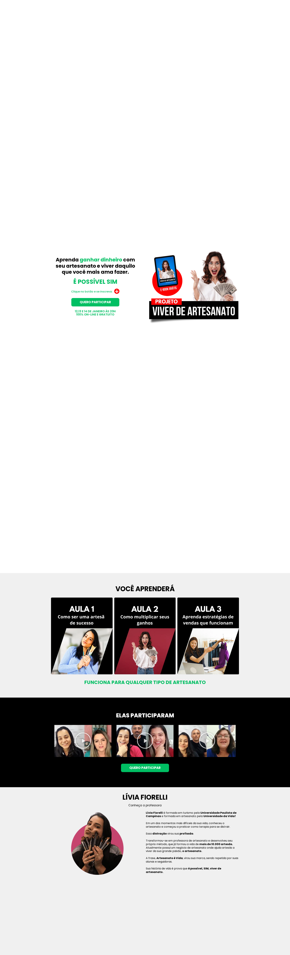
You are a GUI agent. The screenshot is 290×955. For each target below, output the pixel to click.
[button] (83, 741)
